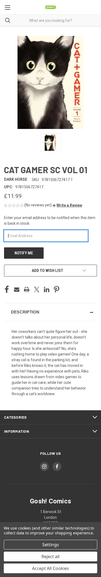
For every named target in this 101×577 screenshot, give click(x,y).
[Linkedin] (46, 289)
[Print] (26, 289)
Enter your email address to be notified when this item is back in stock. (49, 221)
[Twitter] (36, 289)
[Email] (16, 289)
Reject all (50, 556)
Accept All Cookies (50, 568)
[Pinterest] (56, 289)
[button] (67, 205)
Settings (50, 545)
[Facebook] (6, 289)
